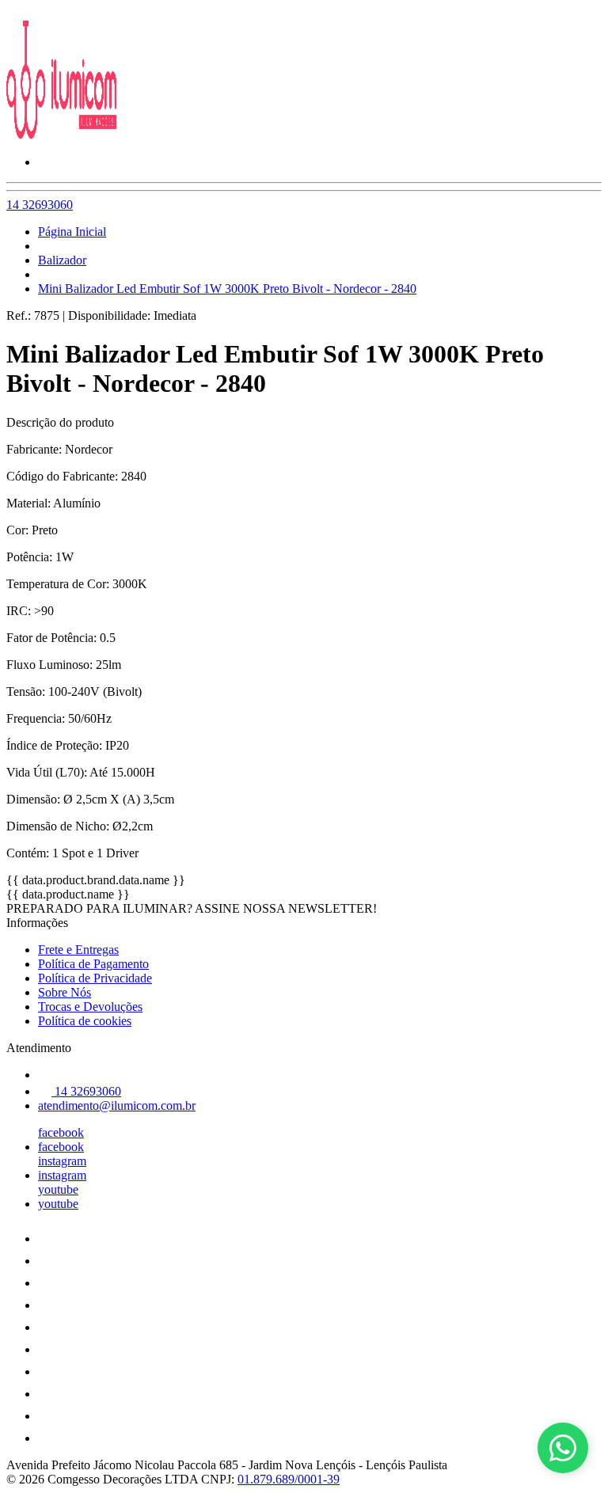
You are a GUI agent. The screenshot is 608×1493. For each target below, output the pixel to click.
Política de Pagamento (93, 964)
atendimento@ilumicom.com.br (117, 1105)
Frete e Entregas (78, 949)
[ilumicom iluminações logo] (65, 135)
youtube (58, 1189)
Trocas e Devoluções (90, 1006)
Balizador (62, 260)
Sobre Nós (64, 992)
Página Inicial (72, 231)
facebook (61, 1132)
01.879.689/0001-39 (289, 1479)
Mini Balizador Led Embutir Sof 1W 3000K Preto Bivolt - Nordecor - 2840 (227, 288)
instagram (62, 1161)
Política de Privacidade (95, 978)
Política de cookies (84, 1021)
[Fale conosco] (563, 1448)
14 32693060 (39, 204)
